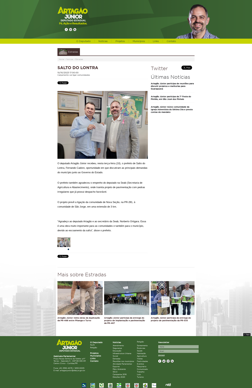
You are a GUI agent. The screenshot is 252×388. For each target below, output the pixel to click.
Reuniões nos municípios (123, 361)
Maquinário (141, 366)
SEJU (115, 372)
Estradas (79, 59)
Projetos (120, 41)
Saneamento (142, 345)
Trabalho (141, 372)
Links (156, 41)
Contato (171, 41)
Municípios (139, 41)
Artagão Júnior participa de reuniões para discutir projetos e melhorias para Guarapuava (172, 86)
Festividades (142, 361)
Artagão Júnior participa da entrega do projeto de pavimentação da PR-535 (171, 319)
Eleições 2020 (119, 377)
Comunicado (142, 369)
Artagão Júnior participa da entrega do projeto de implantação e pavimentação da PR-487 (124, 320)
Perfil (92, 345)
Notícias (103, 41)
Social (115, 356)
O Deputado (83, 41)
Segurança (117, 348)
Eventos (140, 364)
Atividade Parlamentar (122, 364)
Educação (117, 351)
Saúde (139, 351)
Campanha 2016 (120, 374)
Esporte (116, 366)
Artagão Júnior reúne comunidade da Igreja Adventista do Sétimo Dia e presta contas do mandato (172, 109)
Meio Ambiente (119, 369)
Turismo (140, 377)
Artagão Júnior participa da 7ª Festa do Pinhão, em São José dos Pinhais (171, 97)
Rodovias (141, 348)
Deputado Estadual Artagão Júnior (79, 16)
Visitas (140, 359)
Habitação (141, 353)
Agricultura (142, 356)
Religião (93, 347)
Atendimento (118, 345)
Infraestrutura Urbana (122, 353)
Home (61, 59)
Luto (139, 374)
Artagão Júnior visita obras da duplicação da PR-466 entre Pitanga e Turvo (78, 319)
